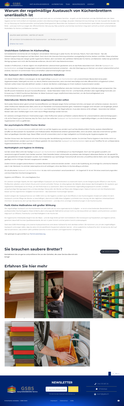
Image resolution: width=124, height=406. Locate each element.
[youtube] (118, 401)
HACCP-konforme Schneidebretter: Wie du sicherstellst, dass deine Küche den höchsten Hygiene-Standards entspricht (91, 298)
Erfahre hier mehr (16, 44)
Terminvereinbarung (37, 234)
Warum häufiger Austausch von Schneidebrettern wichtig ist (62, 298)
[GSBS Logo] (14, 2)
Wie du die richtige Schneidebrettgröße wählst (120, 298)
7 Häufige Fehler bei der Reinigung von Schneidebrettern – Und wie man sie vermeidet (62, 349)
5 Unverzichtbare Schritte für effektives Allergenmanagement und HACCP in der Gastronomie (32, 349)
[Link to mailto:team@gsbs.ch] (107, 4)
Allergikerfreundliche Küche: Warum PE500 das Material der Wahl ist (32, 298)
